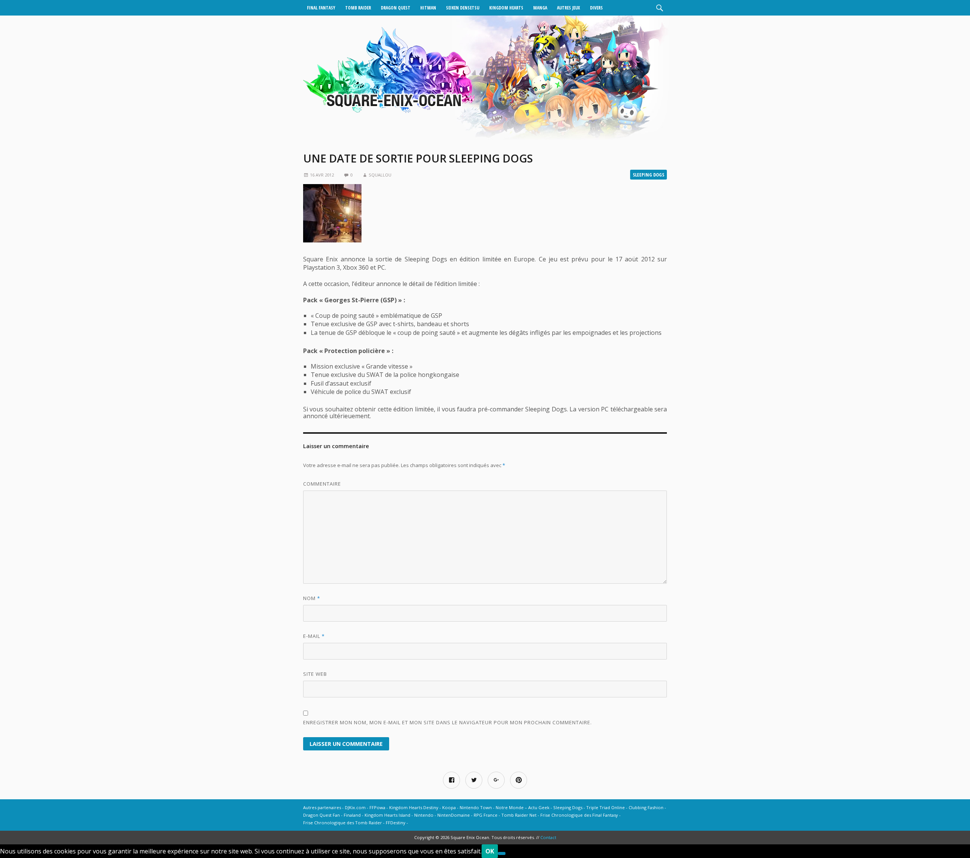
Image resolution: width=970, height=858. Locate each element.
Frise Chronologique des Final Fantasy (579, 815)
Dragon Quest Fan (321, 815)
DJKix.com (355, 807)
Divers (596, 8)
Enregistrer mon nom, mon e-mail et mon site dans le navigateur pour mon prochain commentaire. (447, 722)
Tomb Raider (358, 8)
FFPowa (377, 807)
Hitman (428, 8)
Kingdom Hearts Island (387, 815)
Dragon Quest (395, 8)
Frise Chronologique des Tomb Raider (342, 822)
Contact (548, 837)
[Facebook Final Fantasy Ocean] (451, 780)
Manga (540, 8)
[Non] (501, 853)
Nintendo (423, 815)
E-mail (314, 636)
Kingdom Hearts (506, 8)
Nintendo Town (476, 807)
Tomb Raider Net (519, 815)
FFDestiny (395, 822)
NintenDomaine (453, 815)
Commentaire (322, 483)
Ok (489, 851)
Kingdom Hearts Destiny (413, 807)
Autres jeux (568, 8)
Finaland (352, 815)
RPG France (486, 815)
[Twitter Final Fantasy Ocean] (473, 780)
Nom (311, 598)
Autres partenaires (322, 807)
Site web (315, 673)
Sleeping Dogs (648, 174)
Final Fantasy (321, 8)
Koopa (449, 807)
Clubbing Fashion (646, 807)
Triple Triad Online (605, 807)
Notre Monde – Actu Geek (522, 807)
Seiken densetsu (462, 8)
